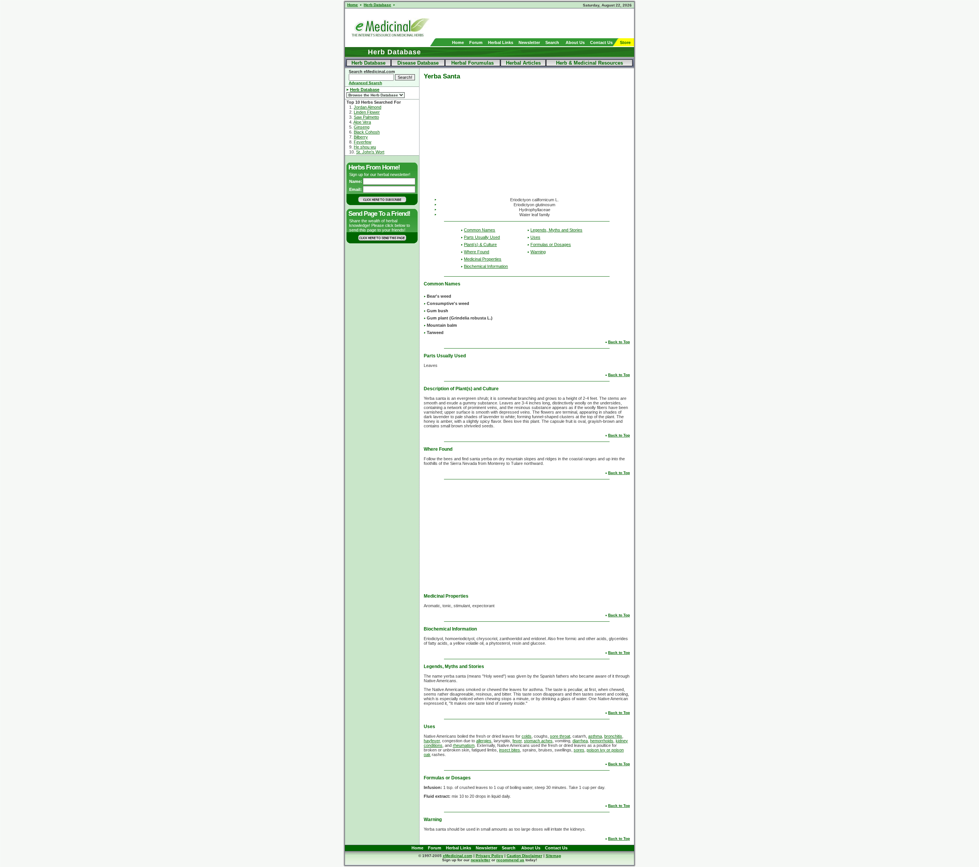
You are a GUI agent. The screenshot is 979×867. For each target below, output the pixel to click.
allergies (483, 740)
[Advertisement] (544, 23)
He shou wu (365, 147)
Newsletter (529, 42)
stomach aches (538, 740)
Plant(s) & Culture (480, 244)
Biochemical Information (486, 266)
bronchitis (613, 736)
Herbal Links (500, 42)
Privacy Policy (489, 856)
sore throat (560, 736)
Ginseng (361, 127)
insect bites (509, 750)
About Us (575, 42)
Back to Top (619, 342)
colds (527, 736)
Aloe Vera (362, 122)
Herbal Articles (523, 63)
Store (625, 42)
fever (517, 740)
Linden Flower (367, 112)
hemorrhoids (601, 740)
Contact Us (601, 42)
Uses (535, 237)
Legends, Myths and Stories (556, 230)
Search (552, 42)
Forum (476, 42)
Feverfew (362, 142)
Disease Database (418, 63)
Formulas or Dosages (550, 244)
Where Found (476, 251)
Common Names (479, 230)
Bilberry (361, 137)
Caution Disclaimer (524, 856)
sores (579, 750)
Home (458, 42)
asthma (595, 736)
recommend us (510, 860)
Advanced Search (365, 83)
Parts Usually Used (482, 237)
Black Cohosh (367, 132)
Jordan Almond (367, 107)
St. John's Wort (370, 152)
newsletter (480, 860)
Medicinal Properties (482, 259)
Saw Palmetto (366, 117)
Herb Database (368, 63)
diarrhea (580, 740)
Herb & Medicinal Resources (589, 63)
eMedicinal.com (457, 856)
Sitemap (553, 856)
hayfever (432, 740)
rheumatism (464, 745)
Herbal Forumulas (472, 63)
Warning (538, 251)
